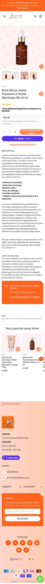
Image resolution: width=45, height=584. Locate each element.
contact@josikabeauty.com (18, 478)
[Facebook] (8, 542)
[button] (35, 16)
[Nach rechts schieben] (41, 5)
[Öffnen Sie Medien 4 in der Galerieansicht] (33, 75)
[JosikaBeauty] (16, 16)
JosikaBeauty (15, 581)
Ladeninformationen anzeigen (25, 297)
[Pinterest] (19, 550)
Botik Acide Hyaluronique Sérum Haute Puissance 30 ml (32, 361)
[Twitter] (15, 542)
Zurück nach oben (11, 403)
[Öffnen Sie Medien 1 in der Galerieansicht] (6, 75)
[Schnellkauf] (18, 349)
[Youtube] (22, 542)
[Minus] (4, 132)
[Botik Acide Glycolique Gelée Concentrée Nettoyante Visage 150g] (11, 343)
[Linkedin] (37, 542)
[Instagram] (29, 542)
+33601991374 (12, 472)
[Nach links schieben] (3, 5)
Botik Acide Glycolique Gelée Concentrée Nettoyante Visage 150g (10, 362)
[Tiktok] (26, 550)
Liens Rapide (29, 486)
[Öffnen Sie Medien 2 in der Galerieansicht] (15, 75)
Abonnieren (22, 518)
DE (29, 559)
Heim (4, 315)
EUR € (16, 559)
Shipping (19, 121)
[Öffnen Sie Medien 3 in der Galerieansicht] (24, 75)
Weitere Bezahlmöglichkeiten (22, 144)
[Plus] (15, 132)
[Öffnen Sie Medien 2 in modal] (22, 47)
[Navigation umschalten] (4, 16)
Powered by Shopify (28, 581)
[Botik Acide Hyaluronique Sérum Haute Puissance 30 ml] (32, 343)
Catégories (6, 486)
